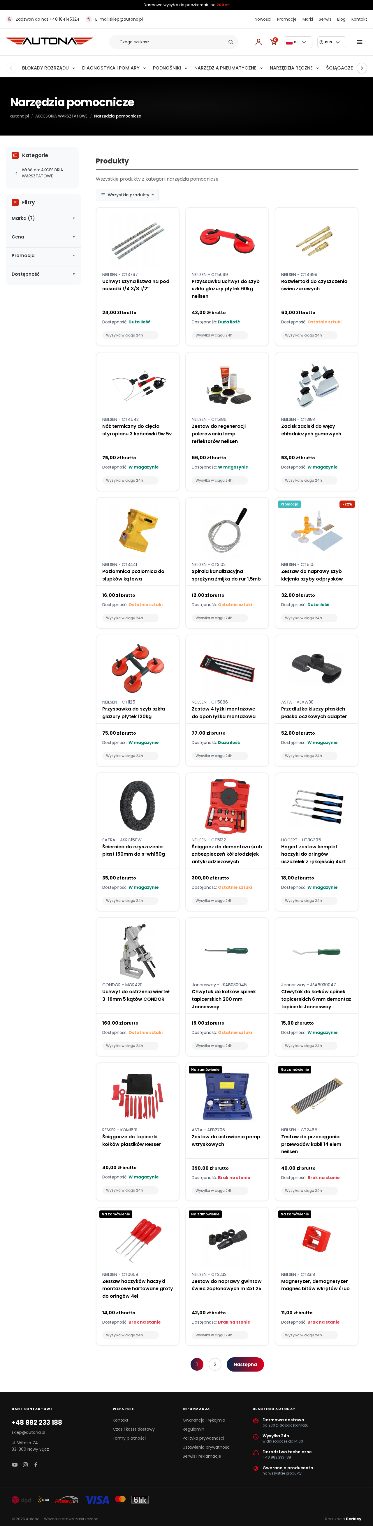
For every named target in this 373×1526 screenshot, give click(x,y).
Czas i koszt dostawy (134, 1429)
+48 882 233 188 (37, 1423)
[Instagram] (25, 1465)
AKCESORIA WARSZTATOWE (61, 116)
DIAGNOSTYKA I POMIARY (111, 68)
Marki (307, 19)
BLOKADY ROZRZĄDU (45, 68)
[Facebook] (36, 1465)
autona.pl (19, 116)
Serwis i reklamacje (202, 1456)
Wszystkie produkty (128, 195)
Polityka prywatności (203, 1438)
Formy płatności (129, 1438)
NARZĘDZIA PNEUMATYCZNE (225, 68)
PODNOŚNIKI (167, 68)
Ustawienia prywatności (207, 1447)
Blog (341, 19)
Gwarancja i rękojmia (204, 1420)
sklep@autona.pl (119, 19)
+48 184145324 (48, 19)
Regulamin (193, 1429)
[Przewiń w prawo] (362, 68)
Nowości (263, 19)
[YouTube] (15, 1465)
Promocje (287, 19)
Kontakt (359, 19)
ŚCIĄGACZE (339, 68)
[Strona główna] (49, 43)
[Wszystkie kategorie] (361, 42)
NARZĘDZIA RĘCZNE (291, 68)
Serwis (325, 19)
